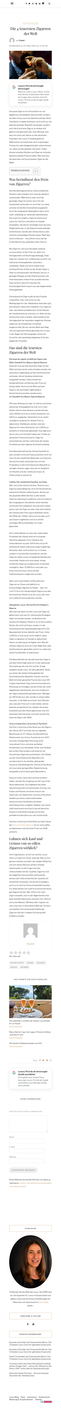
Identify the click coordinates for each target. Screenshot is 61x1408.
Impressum (32, 1397)
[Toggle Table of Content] (34, 171)
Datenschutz (44, 1397)
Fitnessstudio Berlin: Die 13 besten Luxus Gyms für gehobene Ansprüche (30, 1343)
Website (12, 1157)
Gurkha (13, 967)
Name (11, 1137)
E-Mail (12, 1147)
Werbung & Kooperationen (21, 1399)
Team (23, 1397)
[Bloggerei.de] (46, 1402)
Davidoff (41, 963)
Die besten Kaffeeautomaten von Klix (25, 1043)
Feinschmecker (30, 23)
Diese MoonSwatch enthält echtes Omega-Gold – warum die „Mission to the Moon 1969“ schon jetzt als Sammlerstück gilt (30, 1366)
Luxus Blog (43, 1302)
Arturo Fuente (17, 963)
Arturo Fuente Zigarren (23, 825)
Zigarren (24, 967)
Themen (38, 1399)
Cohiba (30, 963)
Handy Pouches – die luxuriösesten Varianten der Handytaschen (29, 1374)
